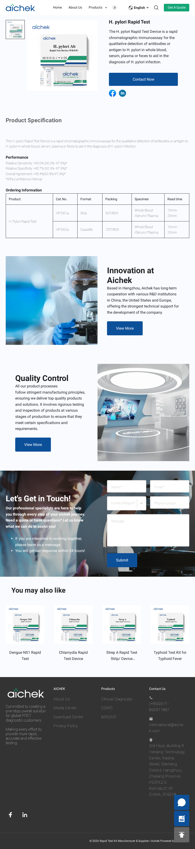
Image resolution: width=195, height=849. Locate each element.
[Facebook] (10, 815)
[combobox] (111, 505)
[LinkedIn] (24, 815)
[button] (15, 29)
